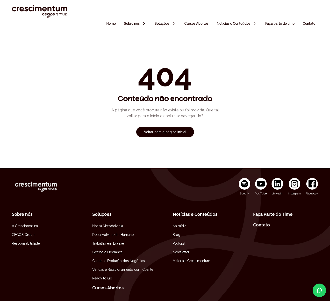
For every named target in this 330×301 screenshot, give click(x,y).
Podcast (179, 243)
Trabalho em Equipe (108, 243)
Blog (176, 235)
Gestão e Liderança (107, 252)
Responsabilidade (26, 243)
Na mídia (179, 226)
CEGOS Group (23, 235)
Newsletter (181, 252)
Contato (261, 224)
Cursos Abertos (108, 287)
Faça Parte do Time (273, 214)
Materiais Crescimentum (191, 261)
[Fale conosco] (319, 290)
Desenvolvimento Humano (113, 235)
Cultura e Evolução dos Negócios (118, 261)
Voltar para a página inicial (165, 132)
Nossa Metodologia (107, 226)
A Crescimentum (25, 226)
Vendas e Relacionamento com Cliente (122, 269)
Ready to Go (102, 278)
